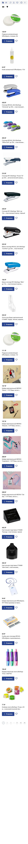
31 (17, 722)
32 (20, 722)
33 (24, 722)
